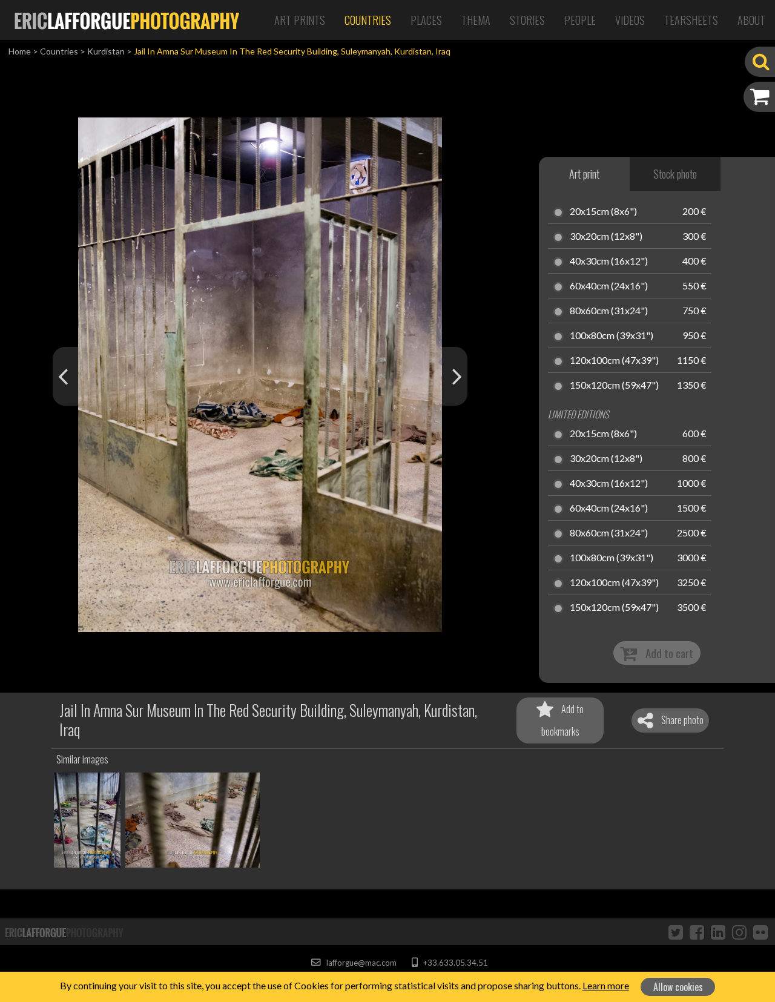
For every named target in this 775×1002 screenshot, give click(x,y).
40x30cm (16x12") (609, 261)
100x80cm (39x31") (611, 336)
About (751, 20)
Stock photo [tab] (675, 174)
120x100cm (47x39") (614, 361)
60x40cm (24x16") (609, 286)
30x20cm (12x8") (606, 237)
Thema (475, 20)
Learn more (605, 985)
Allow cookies (678, 987)
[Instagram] (739, 931)
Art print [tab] (584, 174)
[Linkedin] (718, 931)
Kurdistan (106, 51)
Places (426, 20)
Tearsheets (691, 20)
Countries (368, 20)
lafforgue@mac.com (360, 962)
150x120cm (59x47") (614, 386)
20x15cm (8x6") (603, 212)
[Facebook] (697, 931)
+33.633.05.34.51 (454, 962)
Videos (630, 20)
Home (19, 51)
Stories (527, 20)
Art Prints (299, 20)
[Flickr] (760, 931)
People (580, 20)
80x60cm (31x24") (609, 311)
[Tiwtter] (675, 931)
